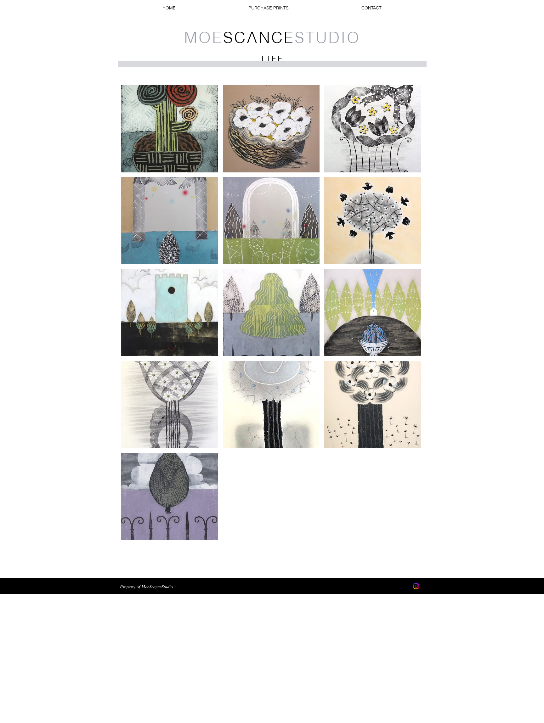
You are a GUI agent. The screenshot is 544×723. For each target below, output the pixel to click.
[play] (407, 534)
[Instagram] (416, 586)
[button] (169, 128)
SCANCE (272, 37)
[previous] (133, 316)
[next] (410, 316)
